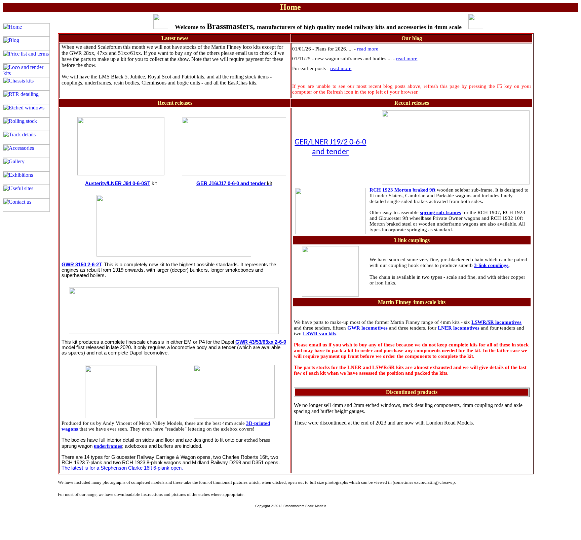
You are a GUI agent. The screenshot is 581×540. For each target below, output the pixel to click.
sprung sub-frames (440, 212)
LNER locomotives (458, 328)
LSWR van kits (319, 333)
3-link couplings (491, 265)
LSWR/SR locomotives (496, 322)
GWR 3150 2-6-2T (81, 264)
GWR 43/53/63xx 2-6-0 (260, 342)
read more (367, 49)
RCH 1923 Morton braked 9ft (402, 190)
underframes (108, 446)
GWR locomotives (367, 328)
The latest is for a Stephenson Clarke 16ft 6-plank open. (122, 468)
